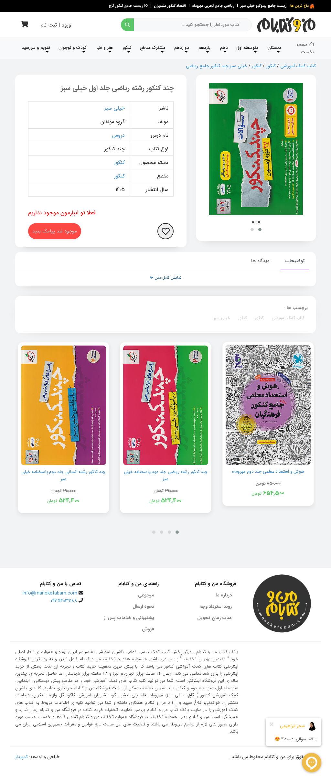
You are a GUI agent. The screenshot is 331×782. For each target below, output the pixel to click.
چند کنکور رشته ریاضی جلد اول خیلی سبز (117, 88)
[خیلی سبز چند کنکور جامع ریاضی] (256, 149)
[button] (260, 229)
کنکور (271, 66)
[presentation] (259, 222)
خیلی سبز (114, 108)
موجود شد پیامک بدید (54, 231)
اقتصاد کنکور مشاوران (169, 6)
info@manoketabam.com (50, 593)
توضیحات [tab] (294, 261)
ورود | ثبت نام (56, 25)
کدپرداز (21, 757)
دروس (118, 135)
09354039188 (63, 601)
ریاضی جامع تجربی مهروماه (213, 6)
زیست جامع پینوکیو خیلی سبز (263, 6)
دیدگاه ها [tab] (260, 261)
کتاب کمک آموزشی (298, 66)
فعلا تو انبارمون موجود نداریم (62, 212)
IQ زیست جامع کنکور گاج (128, 6)
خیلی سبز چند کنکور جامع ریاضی (216, 66)
